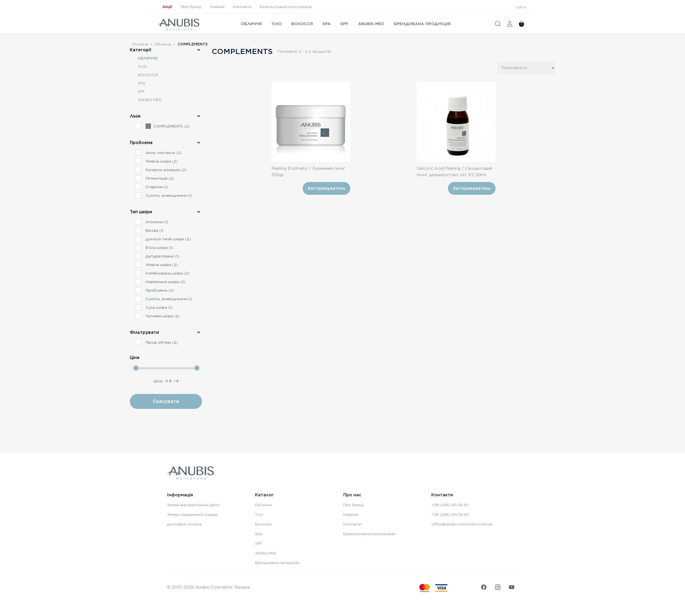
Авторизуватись (326, 188)
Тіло (276, 23)
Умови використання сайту (193, 505)
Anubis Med (371, 23)
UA (519, 7)
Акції (167, 7)
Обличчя (251, 23)
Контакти (242, 7)
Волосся (302, 23)
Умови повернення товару (192, 514)
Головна (140, 44)
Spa (326, 23)
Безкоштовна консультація (286, 7)
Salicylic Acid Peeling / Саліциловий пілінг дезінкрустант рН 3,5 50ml (454, 171)
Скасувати (166, 401)
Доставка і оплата (184, 524)
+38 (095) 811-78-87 (450, 505)
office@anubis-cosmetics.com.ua (461, 524)
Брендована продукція (422, 23)
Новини (217, 7)
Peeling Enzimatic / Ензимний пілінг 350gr (308, 171)
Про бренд (191, 7)
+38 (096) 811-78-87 (450, 514)
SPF (344, 23)
